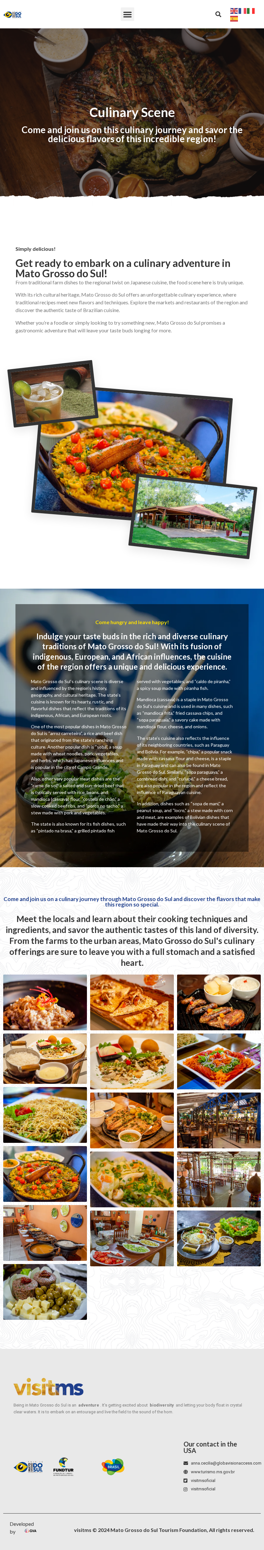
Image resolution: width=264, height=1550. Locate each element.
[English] (234, 10)
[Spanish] (234, 18)
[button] (127, 14)
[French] (243, 10)
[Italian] (251, 10)
